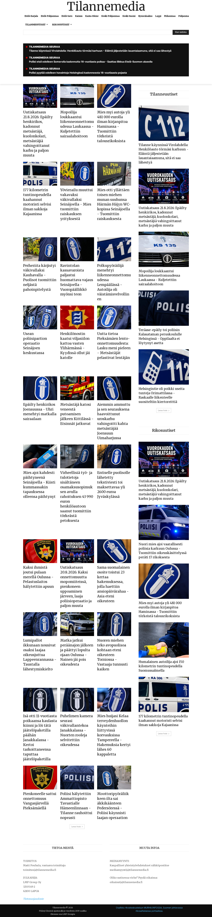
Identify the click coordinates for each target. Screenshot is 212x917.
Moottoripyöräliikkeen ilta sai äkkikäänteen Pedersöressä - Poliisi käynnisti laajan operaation (113, 806)
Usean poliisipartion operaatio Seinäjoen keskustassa (35, 343)
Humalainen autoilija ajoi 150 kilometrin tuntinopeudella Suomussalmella (161, 666)
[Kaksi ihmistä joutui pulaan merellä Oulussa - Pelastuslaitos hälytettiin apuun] (40, 551)
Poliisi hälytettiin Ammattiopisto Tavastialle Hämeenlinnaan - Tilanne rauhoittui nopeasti (76, 806)
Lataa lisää (76, 826)
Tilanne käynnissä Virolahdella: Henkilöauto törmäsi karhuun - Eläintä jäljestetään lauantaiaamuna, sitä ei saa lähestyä (163, 153)
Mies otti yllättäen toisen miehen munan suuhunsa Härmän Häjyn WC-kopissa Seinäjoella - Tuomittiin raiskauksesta (114, 204)
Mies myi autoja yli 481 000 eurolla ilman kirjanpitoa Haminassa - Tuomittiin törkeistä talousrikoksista (113, 126)
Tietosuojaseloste (33, 898)
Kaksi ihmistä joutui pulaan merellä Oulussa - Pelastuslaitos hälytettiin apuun (38, 577)
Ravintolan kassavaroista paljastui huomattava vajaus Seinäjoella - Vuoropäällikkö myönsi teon (76, 280)
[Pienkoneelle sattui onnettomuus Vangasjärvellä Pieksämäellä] (40, 777)
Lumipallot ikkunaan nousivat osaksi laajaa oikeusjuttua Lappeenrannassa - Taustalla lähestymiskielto (39, 654)
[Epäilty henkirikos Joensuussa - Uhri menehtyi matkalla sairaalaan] (40, 388)
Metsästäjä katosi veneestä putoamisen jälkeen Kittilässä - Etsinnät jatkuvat (76, 414)
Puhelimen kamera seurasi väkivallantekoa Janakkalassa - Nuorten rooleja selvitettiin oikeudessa (76, 730)
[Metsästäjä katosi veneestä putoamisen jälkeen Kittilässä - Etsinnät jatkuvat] (77, 388)
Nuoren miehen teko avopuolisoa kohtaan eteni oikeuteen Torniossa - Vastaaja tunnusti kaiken (112, 654)
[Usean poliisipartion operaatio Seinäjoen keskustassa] (40, 317)
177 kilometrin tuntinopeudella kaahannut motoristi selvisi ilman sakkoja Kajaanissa (163, 720)
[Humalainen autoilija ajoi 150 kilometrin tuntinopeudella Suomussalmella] (164, 640)
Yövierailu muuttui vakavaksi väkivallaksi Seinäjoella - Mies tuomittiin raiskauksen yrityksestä (76, 204)
